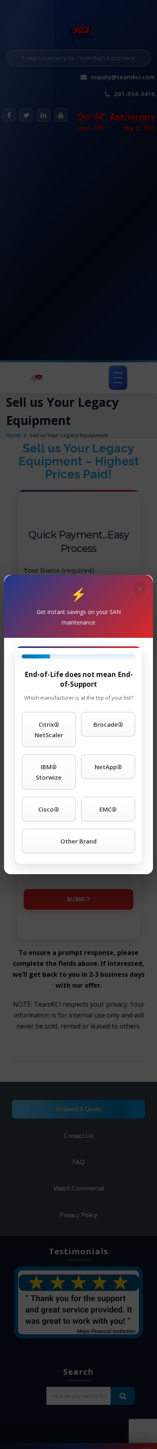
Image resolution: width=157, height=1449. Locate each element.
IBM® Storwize (49, 772)
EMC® (108, 809)
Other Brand (78, 841)
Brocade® (108, 724)
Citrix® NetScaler (49, 729)
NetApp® (108, 767)
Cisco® (48, 809)
